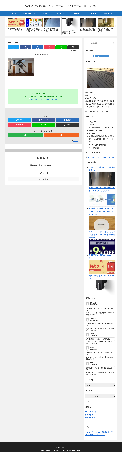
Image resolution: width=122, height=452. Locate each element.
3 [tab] (64, 37)
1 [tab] (58, 37)
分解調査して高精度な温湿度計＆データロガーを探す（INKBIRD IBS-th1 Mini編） (102, 211)
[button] (113, 43)
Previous (6, 26)
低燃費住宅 (89, 415)
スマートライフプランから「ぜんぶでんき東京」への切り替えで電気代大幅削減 (102, 234)
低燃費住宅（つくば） (93, 417)
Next (116, 26)
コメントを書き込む (43, 179)
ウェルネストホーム (92, 412)
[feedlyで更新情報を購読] (25, 135)
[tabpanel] (16, 26)
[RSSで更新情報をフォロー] (61, 135)
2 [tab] (61, 37)
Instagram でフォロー (101, 56)
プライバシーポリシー (61, 447)
